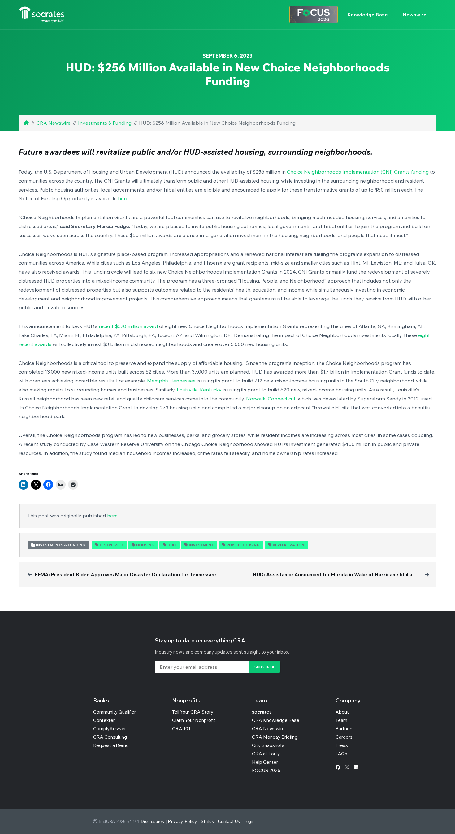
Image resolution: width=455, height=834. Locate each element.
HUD (171, 544)
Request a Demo (111, 745)
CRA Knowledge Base (275, 720)
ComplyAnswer (109, 729)
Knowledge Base (368, 14)
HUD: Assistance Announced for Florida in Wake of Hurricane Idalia (332, 574)
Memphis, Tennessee (171, 381)
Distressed (111, 544)
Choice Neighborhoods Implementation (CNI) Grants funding (358, 172)
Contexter (104, 720)
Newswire (415, 14)
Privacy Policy (182, 821)
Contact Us (229, 821)
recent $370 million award (128, 326)
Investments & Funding (105, 123)
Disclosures (152, 821)
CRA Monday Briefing (274, 737)
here (123, 198)
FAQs (341, 754)
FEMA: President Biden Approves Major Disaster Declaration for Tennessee (125, 574)
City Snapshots (268, 745)
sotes (262, 712)
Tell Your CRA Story (192, 712)
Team (341, 720)
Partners (345, 729)
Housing (145, 544)
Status (207, 821)
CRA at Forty (266, 754)
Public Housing (243, 544)
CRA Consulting (110, 737)
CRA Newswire (54, 123)
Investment (201, 544)
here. (113, 515)
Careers (344, 737)
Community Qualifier (114, 712)
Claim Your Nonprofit (193, 720)
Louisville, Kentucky (199, 390)
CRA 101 (181, 729)
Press (342, 745)
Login (249, 821)
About (342, 712)
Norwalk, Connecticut (271, 398)
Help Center (265, 762)
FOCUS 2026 (266, 770)
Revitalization (288, 544)
